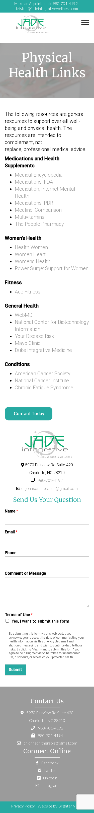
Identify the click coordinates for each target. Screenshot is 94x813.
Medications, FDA (34, 182)
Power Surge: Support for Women (51, 268)
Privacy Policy (23, 805)
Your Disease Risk (34, 336)
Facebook (49, 762)
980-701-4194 (50, 735)
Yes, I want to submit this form (40, 621)
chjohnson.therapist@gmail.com (49, 488)
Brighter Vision (70, 805)
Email (11, 532)
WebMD (24, 315)
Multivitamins (29, 217)
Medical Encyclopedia (39, 175)
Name (11, 511)
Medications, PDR (34, 203)
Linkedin (49, 777)
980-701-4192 (65, 3)
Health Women (31, 247)
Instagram (49, 785)
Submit (15, 669)
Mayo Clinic (27, 343)
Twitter (49, 770)
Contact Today (29, 413)
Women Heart (30, 254)
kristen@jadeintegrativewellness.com (47, 8)
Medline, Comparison (38, 210)
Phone (10, 552)
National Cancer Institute (42, 381)
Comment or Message (25, 573)
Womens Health (32, 261)
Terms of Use (19, 614)
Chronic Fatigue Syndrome (44, 388)
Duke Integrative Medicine (43, 350)
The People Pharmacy (39, 224)
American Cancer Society (42, 374)
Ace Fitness (27, 292)
